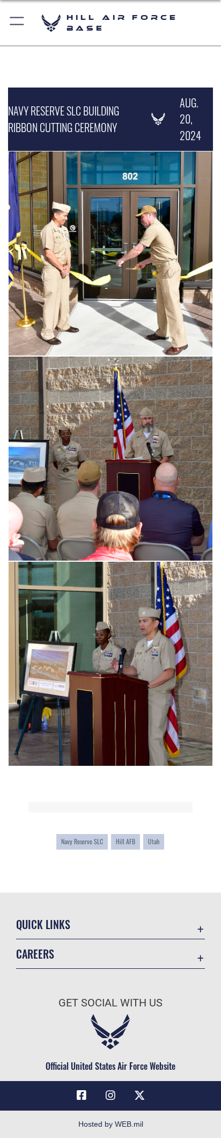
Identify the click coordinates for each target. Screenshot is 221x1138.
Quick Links (43, 924)
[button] (17, 23)
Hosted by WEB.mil (110, 1124)
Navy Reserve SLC (82, 841)
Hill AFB (125, 841)
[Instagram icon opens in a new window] (110, 1096)
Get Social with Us (110, 1003)
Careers (35, 954)
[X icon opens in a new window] (139, 1096)
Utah (153, 841)
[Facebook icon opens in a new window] (81, 1096)
